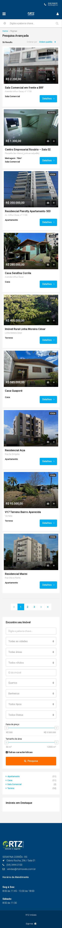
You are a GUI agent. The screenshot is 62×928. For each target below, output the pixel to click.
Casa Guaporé (13, 390)
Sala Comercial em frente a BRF (24, 87)
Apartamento (13, 776)
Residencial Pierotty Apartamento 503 (28, 211)
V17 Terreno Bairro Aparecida (23, 512)
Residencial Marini (16, 574)
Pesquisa (33, 761)
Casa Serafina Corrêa (18, 273)
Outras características (20, 752)
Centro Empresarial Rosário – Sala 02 (28, 149)
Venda (52, 174)
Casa (9, 780)
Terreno (10, 788)
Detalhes (47, 98)
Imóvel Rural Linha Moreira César (25, 329)
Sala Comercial (14, 784)
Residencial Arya (15, 450)
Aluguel (51, 51)
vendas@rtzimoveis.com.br (21, 869)
